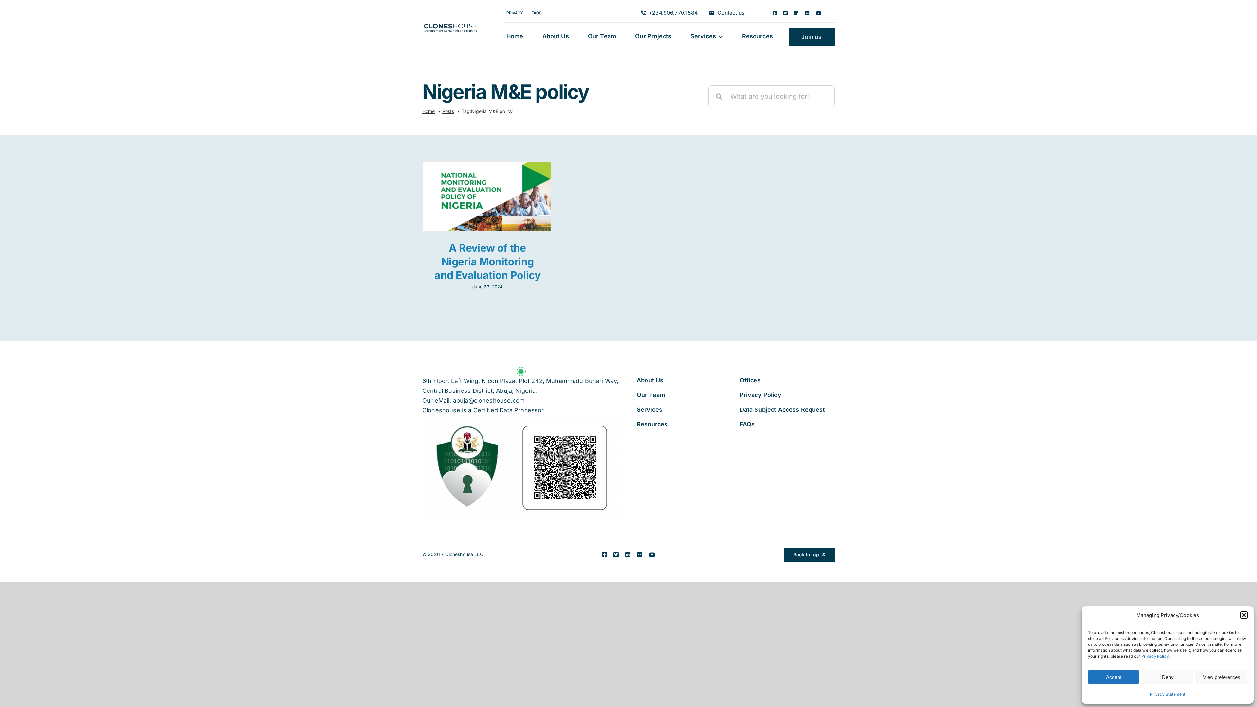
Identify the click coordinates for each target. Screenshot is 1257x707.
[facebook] (775, 13)
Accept (1113, 677)
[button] (1244, 615)
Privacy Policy (1155, 656)
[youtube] (818, 13)
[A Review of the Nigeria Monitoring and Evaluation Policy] (487, 196)
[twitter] (785, 13)
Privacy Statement (1168, 694)
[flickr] (807, 13)
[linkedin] (796, 13)
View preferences (1221, 677)
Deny (1168, 677)
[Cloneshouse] (450, 22)
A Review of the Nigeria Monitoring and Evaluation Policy (487, 261)
